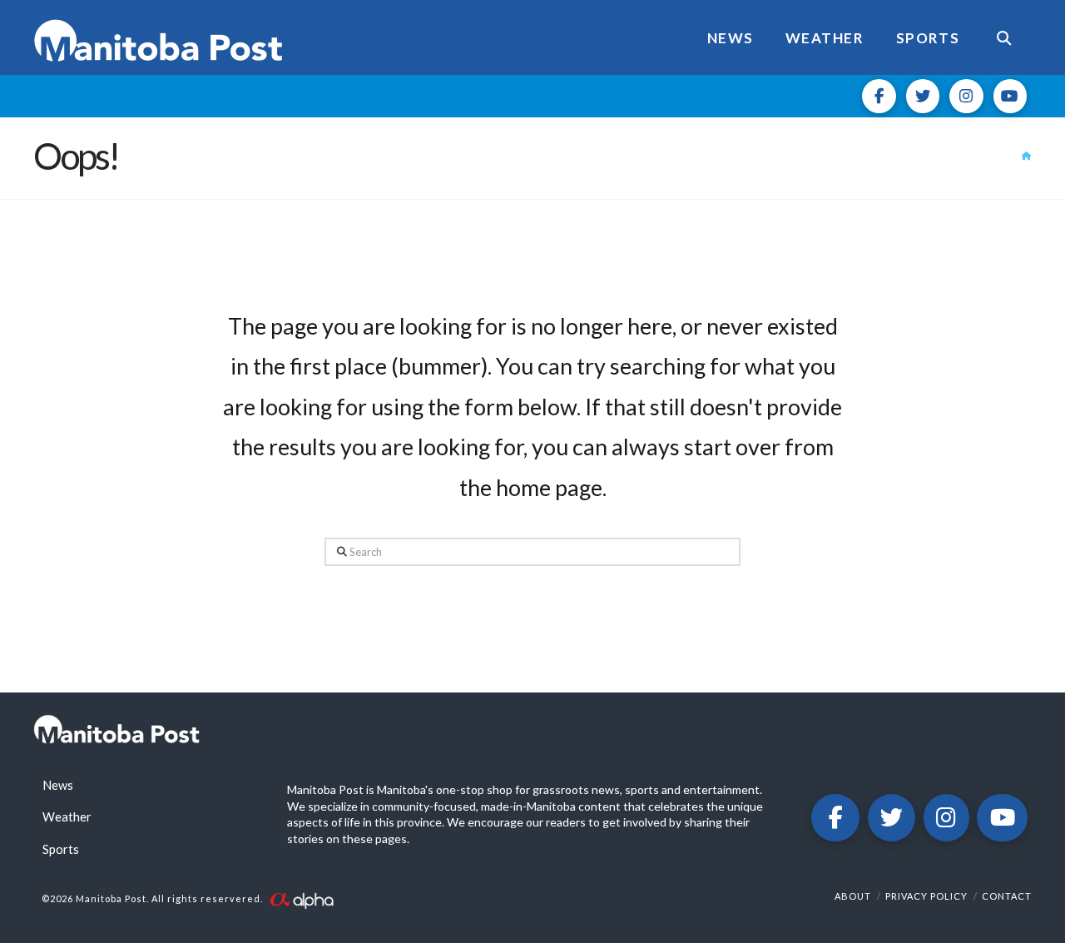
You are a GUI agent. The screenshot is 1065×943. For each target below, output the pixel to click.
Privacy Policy (926, 896)
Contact (1007, 896)
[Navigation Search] (1003, 37)
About (853, 896)
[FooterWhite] (301, 898)
